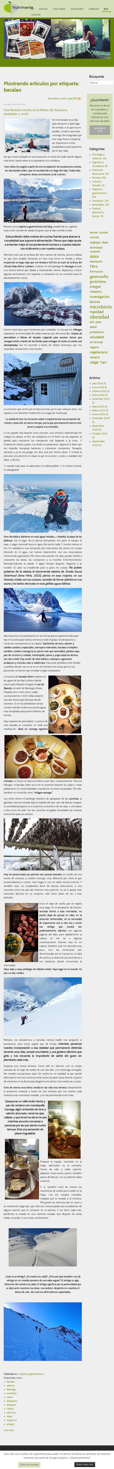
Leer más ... (9, 1430)
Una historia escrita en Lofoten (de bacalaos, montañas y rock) (36, 111)
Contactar (36, 15)
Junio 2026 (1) (99, 387)
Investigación (99, 296)
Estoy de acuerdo (29, 1464)
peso (99, 322)
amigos (10, 1424)
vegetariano (98, 352)
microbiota (101, 306)
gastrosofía (99, 276)
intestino (96, 292)
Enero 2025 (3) (100, 414)
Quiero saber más (84, 1464)
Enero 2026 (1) (100, 395)
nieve (10, 1397)
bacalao (11, 1381)
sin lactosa (96, 342)
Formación (94, 9)
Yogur (103, 362)
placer (93, 327)
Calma (10, 1408)
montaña (11, 1393)
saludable (97, 337)
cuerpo (95, 242)
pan (92, 322)
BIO (32, 9)
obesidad (99, 316)
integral (95, 287)
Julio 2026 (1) (99, 383)
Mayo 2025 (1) (99, 406)
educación (96, 261)
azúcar (94, 232)
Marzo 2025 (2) (100, 410)
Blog (106, 9)
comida (94, 237)
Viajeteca (12, 1420)
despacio (11, 1404)
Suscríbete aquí (100, 129)
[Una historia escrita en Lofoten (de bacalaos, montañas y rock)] (27, 135)
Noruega (11, 1389)
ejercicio (11, 1412)
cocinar (103, 232)
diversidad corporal (96, 249)
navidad (97, 311)
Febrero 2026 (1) (100, 391)
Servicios (43, 9)
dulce (94, 256)
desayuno (12, 1401)
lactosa (95, 302)
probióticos (97, 332)
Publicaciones (77, 9)
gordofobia (98, 282)
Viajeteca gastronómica (31, 1374)
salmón (11, 1385)
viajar (9, 1416)
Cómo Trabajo (59, 9)
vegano (94, 347)
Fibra (94, 266)
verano (95, 357)
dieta (105, 242)
